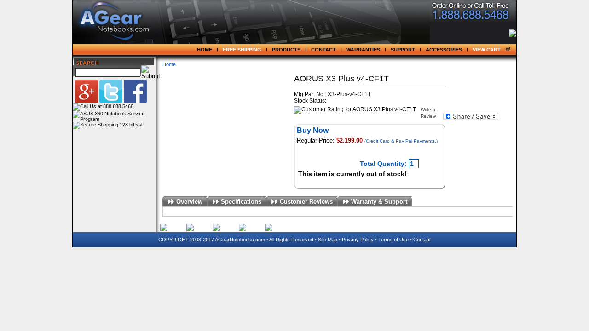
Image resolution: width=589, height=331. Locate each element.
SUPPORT (403, 49)
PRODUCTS (286, 49)
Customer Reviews (306, 201)
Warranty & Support (379, 201)
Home (169, 64)
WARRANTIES (363, 49)
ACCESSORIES (444, 49)
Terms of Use (393, 239)
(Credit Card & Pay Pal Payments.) (401, 140)
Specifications (241, 201)
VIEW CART (487, 49)
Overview (189, 201)
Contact (422, 239)
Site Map (327, 239)
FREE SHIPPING (242, 49)
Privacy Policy (358, 239)
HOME (204, 49)
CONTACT (323, 49)
